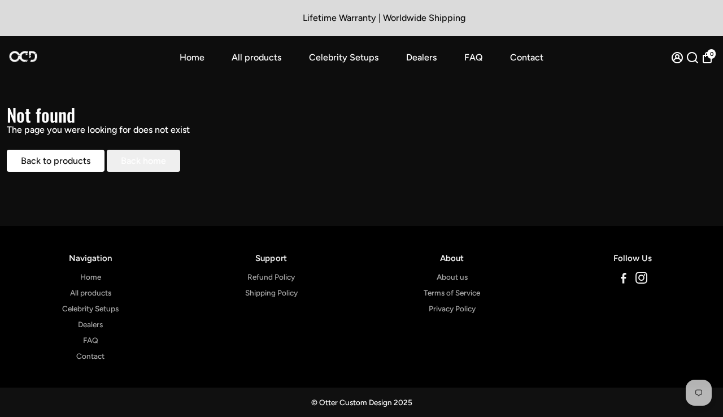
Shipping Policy (271, 292)
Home (192, 57)
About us (452, 276)
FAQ (473, 57)
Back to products (55, 160)
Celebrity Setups (343, 57)
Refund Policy (271, 276)
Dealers (421, 57)
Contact (526, 57)
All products (256, 57)
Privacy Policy (452, 308)
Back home (143, 160)
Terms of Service (452, 292)
